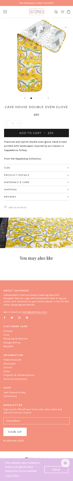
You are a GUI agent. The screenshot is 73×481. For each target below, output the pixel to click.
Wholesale (9, 363)
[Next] (48, 98)
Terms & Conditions (15, 378)
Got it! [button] (56, 469)
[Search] (56, 11)
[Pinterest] (27, 317)
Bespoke (8, 346)
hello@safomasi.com (34, 312)
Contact (8, 330)
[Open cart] (68, 11)
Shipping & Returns (15, 338)
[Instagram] (19, 317)
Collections (10, 396)
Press (6, 371)
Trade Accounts (12, 359)
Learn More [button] (12, 475)
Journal (7, 367)
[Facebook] (4, 317)
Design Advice (12, 342)
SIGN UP (15, 431)
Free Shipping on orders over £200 (36, 3)
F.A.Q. (6, 334)
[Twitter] (12, 317)
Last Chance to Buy (14, 392)
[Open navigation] (5, 12)
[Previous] (24, 98)
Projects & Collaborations (18, 375)
